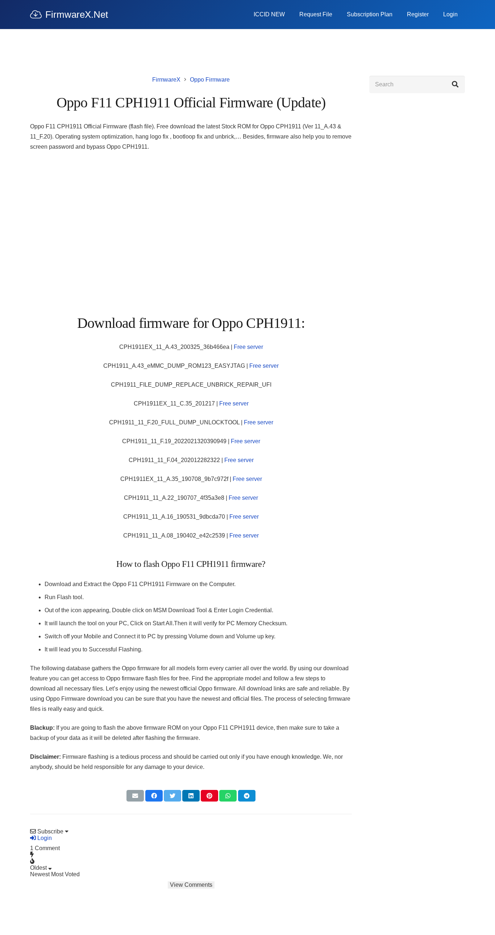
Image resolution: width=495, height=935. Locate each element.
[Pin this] (209, 796)
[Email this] (135, 796)
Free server (248, 347)
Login (44, 838)
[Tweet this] (172, 796)
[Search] (455, 84)
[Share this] (154, 796)
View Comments (191, 885)
